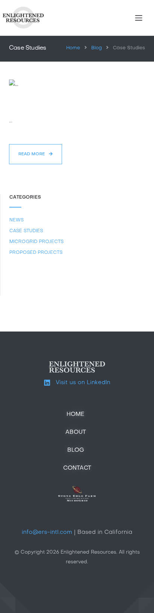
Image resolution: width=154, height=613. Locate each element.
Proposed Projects (35, 253)
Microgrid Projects (36, 242)
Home (73, 48)
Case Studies (26, 231)
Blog (96, 48)
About (75, 432)
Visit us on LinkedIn (80, 382)
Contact (77, 468)
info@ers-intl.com (47, 532)
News (16, 220)
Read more (32, 154)
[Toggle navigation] (138, 18)
